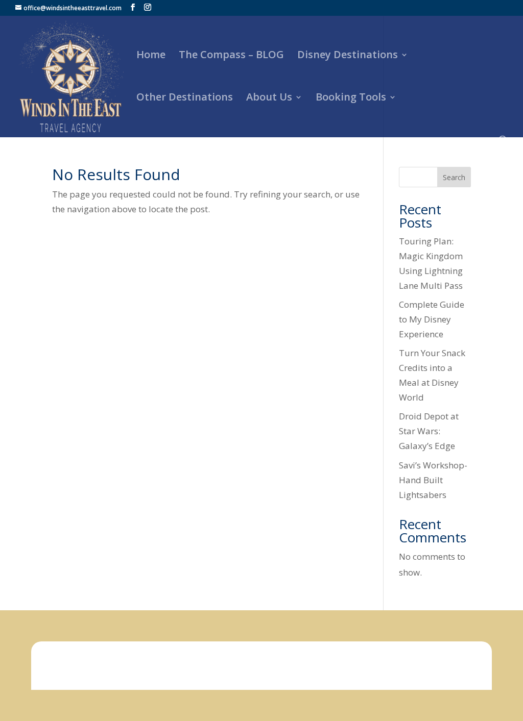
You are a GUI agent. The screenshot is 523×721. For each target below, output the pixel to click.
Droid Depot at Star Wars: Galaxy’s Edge (429, 431)
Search (454, 177)
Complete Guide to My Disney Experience (431, 319)
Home (150, 56)
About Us (269, 98)
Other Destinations (184, 98)
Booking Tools (351, 98)
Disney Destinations (347, 56)
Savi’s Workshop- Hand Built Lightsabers (433, 480)
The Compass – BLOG (231, 56)
